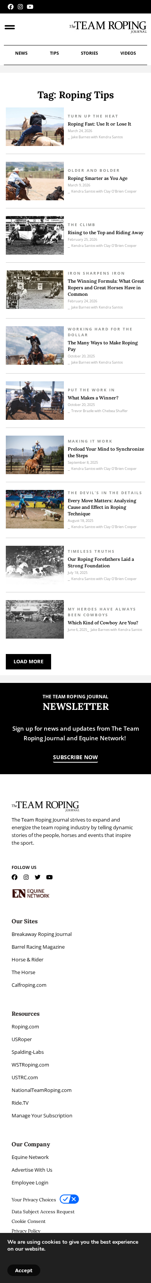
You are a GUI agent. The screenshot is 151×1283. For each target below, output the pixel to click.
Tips (54, 53)
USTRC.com (25, 1077)
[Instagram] (20, 7)
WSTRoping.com (30, 1064)
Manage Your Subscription (42, 1115)
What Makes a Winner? (94, 398)
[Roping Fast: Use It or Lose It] (35, 126)
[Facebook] (11, 7)
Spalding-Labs (28, 1051)
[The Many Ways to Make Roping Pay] (35, 345)
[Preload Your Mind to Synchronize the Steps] (35, 455)
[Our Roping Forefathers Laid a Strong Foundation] (35, 565)
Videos (128, 53)
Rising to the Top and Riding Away (106, 232)
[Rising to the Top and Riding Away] (35, 235)
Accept (24, 1270)
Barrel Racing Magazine (38, 946)
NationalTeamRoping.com (42, 1090)
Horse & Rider (27, 959)
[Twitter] (38, 877)
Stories (89, 53)
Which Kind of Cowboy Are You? (103, 623)
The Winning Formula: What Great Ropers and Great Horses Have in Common (106, 287)
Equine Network (30, 1157)
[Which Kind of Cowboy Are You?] (35, 619)
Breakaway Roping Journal (42, 934)
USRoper (22, 1039)
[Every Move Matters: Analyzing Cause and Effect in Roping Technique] (35, 509)
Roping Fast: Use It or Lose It (99, 124)
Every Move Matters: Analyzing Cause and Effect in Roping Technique (102, 507)
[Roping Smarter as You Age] (35, 181)
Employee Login (30, 1182)
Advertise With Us (32, 1169)
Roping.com (25, 1026)
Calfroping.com (29, 984)
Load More (28, 661)
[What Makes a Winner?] (35, 400)
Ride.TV (20, 1102)
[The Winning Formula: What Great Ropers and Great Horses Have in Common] (35, 289)
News (21, 53)
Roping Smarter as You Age (97, 178)
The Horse (23, 972)
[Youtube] (30, 7)
